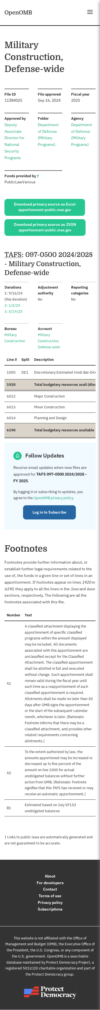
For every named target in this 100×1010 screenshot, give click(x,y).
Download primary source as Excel (45, 207)
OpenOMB (18, 12)
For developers (50, 882)
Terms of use (50, 895)
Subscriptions (50, 909)
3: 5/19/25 (13, 311)
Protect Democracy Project (68, 962)
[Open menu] (90, 12)
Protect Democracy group (52, 974)
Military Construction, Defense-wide (49, 340)
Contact (50, 889)
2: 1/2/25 (12, 305)
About (50, 876)
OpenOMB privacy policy (53, 498)
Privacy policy (50, 902)
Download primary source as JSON (45, 227)
